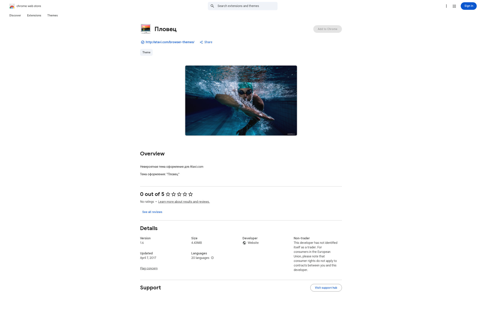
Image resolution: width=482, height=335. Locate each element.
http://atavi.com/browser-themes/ (170, 42)
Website (253, 243)
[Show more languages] (212, 258)
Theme (146, 52)
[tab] (15, 15)
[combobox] (248, 6)
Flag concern (149, 268)
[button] (454, 6)
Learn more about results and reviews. (184, 202)
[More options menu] (446, 6)
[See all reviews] (152, 211)
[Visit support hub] (326, 287)
